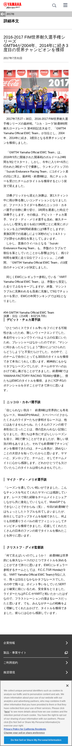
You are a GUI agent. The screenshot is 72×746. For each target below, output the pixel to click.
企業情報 (9, 642)
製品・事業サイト (14, 652)
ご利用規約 (10, 662)
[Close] (67, 685)
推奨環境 (9, 672)
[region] (36, 713)
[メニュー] (65, 4)
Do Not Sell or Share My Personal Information (36, 740)
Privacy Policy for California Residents (25, 729)
